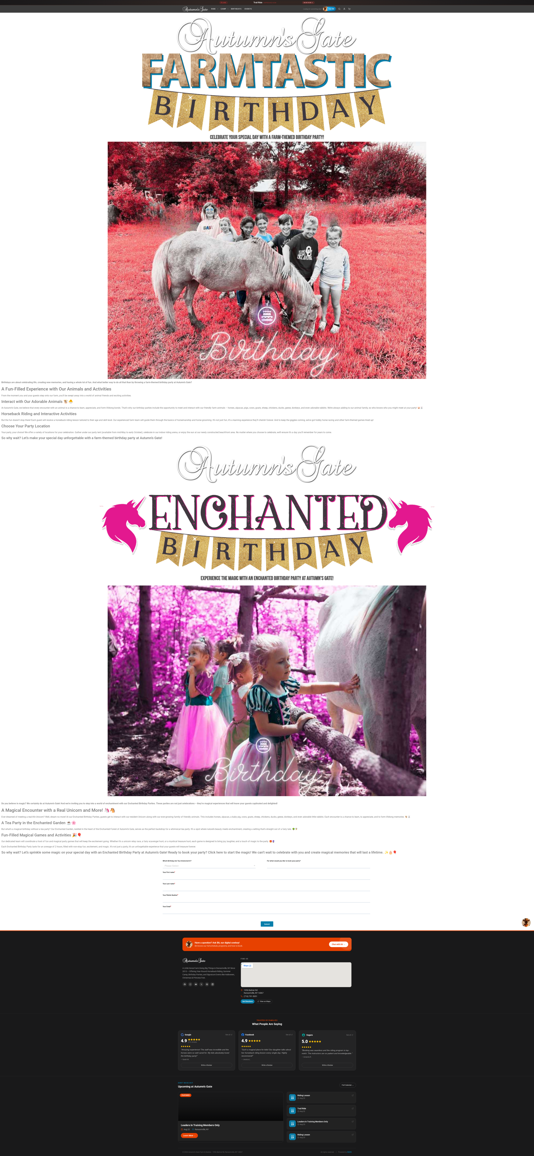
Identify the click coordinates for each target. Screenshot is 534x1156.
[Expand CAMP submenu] (228, 9)
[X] (201, 984)
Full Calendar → (348, 1085)
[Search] (339, 9)
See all (227, 1035)
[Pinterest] (207, 984)
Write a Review (206, 1065)
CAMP (223, 9)
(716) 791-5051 (250, 996)
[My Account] (344, 9)
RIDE (213, 9)
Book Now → (308, 2)
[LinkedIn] (212, 984)
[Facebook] (184, 984)
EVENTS (248, 9)
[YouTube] (196, 984)
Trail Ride (265, 2)
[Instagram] (190, 984)
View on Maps (265, 1001)
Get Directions (247, 1001)
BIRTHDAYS (236, 9)
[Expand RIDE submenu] (217, 9)
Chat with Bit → (338, 944)
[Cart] (349, 9)
